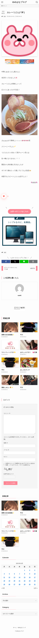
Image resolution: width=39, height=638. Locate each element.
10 (34, 574)
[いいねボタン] (4, 196)
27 (14, 584)
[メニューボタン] (2, 2)
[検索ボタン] (37, 2)
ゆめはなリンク (22, 627)
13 (14, 577)
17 (34, 577)
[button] (6, 261)
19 (9, 581)
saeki (19, 295)
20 (14, 581)
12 (9, 577)
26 (9, 584)
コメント (7, 413)
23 (29, 581)
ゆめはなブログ (19, 2)
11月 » (35, 588)
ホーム (15, 627)
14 (19, 577)
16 (29, 577)
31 (34, 584)
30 (29, 584)
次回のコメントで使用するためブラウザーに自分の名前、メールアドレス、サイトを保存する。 (20, 464)
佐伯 (5, 16)
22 (24, 581)
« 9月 (3, 588)
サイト (5, 456)
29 (24, 584)
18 (4, 581)
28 (19, 584)
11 (4, 577)
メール (6, 450)
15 (24, 577)
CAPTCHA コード (9, 474)
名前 (6, 443)
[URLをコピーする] (33, 261)
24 (34, 581)
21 (19, 581)
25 (4, 584)
